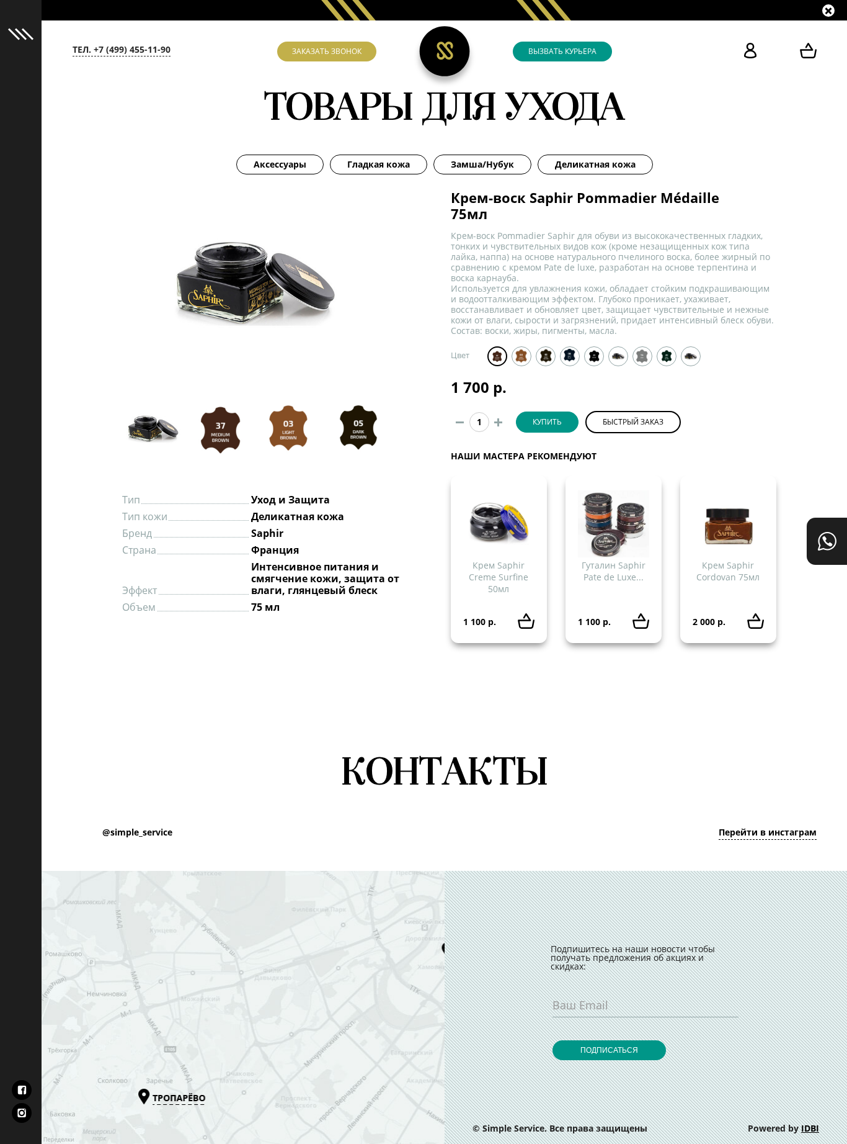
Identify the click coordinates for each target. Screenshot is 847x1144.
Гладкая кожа (378, 164)
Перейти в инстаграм (768, 832)
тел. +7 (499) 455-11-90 (122, 50)
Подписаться (609, 1050)
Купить (547, 422)
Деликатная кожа (595, 164)
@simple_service (137, 832)
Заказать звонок (326, 51)
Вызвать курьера (562, 51)
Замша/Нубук (482, 164)
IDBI (810, 1128)
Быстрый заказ (633, 422)
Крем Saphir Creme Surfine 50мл (498, 577)
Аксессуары (280, 164)
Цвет (460, 355)
